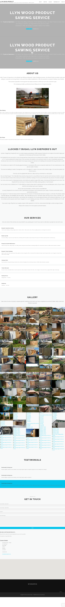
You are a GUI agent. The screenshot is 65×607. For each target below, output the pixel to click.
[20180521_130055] (58, 432)
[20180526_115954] (6, 430)
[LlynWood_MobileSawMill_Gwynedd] (32, 311)
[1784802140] (45, 392)
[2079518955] (6, 335)
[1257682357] (32, 400)
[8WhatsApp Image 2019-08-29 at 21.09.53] (6, 448)
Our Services (29, 28)
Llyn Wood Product (7, 1)
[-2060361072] (19, 368)
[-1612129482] (6, 352)
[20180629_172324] (58, 428)
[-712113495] (45, 424)
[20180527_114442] (58, 429)
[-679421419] (6, 424)
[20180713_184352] (6, 426)
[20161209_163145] (19, 311)
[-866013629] (19, 343)
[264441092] (32, 420)
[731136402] (19, 319)
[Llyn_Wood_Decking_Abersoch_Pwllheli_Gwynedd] (45, 343)
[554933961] (32, 419)
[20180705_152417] (32, 428)
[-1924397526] (58, 384)
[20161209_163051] (6, 311)
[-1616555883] (32, 408)
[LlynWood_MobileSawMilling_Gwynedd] (45, 415)
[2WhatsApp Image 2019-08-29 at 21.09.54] (32, 445)
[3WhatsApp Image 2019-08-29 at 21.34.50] (19, 436)
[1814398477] (32, 392)
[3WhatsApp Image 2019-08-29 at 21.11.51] (45, 441)
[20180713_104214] (19, 429)
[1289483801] (58, 417)
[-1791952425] (6, 421)
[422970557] (58, 419)
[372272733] (45, 419)
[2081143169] (45, 311)
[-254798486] (32, 415)
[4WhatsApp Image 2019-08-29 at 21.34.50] (58, 437)
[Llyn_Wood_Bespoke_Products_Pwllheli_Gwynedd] (58, 368)
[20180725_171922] (32, 433)
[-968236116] (58, 319)
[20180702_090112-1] (19, 433)
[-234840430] (58, 413)
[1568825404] (32, 417)
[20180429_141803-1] (45, 433)
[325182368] (32, 319)
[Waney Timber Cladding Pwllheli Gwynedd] (58, 435)
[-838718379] (6, 423)
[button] (32, 567)
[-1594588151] (32, 421)
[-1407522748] (32, 352)
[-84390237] (19, 414)
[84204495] (6, 368)
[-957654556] (45, 422)
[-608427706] (58, 352)
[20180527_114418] (45, 428)
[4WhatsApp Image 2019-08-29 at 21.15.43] (58, 440)
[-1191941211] (45, 384)
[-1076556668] (32, 413)
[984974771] (19, 384)
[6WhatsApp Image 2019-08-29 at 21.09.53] (58, 447)
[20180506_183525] (58, 433)
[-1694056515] (6, 408)
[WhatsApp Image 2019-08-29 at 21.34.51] (6, 436)
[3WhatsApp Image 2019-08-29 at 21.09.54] (6, 445)
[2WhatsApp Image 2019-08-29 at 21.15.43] (45, 438)
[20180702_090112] (58, 430)
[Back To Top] (61, 592)
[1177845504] (6, 384)
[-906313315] (6, 422)
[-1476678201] (45, 408)
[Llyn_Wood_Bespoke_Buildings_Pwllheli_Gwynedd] (6, 376)
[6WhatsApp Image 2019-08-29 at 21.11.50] (32, 443)
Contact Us (35, 28)
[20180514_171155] (45, 434)
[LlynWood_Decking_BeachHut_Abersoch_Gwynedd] (45, 368)
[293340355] (45, 319)
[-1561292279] (32, 368)
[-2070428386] (45, 376)
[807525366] (19, 419)
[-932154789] (6, 327)
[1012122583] (19, 416)
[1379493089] (19, 400)
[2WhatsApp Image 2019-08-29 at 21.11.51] (6, 440)
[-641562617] (45, 352)
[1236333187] (6, 319)
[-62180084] (32, 425)
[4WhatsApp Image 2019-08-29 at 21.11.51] (19, 441)
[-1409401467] (6, 392)
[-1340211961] (6, 416)
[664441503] (19, 376)
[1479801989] (45, 425)
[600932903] (45, 335)
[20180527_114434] (19, 434)
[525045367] (58, 360)
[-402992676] (58, 327)
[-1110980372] (58, 415)
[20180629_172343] (45, 431)
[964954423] (32, 335)
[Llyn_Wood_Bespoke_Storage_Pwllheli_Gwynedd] (19, 392)
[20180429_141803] (45, 427)
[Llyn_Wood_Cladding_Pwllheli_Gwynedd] (32, 423)
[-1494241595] (19, 352)
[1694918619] (58, 311)
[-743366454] (32, 424)
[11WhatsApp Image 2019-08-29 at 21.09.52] (58, 449)
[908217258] (58, 400)
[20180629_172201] (45, 430)
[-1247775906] (19, 413)
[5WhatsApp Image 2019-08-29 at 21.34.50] (32, 438)
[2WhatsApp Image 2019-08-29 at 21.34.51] (45, 436)
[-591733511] (19, 327)
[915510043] (45, 418)
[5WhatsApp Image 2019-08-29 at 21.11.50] (58, 442)
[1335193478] (32, 376)
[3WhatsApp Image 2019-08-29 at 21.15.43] (19, 438)
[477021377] (45, 417)
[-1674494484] (19, 408)
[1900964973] (19, 335)
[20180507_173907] (19, 428)
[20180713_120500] (45, 429)
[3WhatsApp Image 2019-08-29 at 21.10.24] (19, 443)
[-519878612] (32, 327)
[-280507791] (45, 413)
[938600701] (45, 400)
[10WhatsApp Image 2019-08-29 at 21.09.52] (19, 448)
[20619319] (32, 343)
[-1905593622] (32, 384)
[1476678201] (58, 414)
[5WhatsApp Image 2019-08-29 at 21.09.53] (19, 446)
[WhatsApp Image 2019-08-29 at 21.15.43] (6, 438)
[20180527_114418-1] (19, 432)
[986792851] (58, 416)
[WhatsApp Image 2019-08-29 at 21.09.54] (58, 444)
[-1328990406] (58, 424)
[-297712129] (19, 360)
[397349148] (45, 421)
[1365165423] (58, 376)
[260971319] (32, 414)
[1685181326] (58, 392)
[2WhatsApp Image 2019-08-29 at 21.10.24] (45, 443)
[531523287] (19, 417)
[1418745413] (6, 400)
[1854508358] (32, 416)
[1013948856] (58, 408)
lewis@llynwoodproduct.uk (6, 554)
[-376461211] (58, 343)
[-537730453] (45, 416)
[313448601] (19, 424)
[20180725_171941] (32, 427)
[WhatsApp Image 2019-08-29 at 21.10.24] (6, 443)
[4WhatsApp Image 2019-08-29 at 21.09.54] (45, 445)
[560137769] (19, 415)
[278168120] (6, 343)
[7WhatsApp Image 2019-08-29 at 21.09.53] (32, 448)
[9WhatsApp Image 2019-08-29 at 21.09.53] (45, 448)
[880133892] (45, 360)
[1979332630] (32, 360)
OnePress (35, 594)
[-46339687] (45, 423)
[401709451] (58, 335)
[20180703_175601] (19, 430)
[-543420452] (6, 360)
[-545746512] (45, 327)
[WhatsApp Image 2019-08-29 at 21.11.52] (32, 440)
